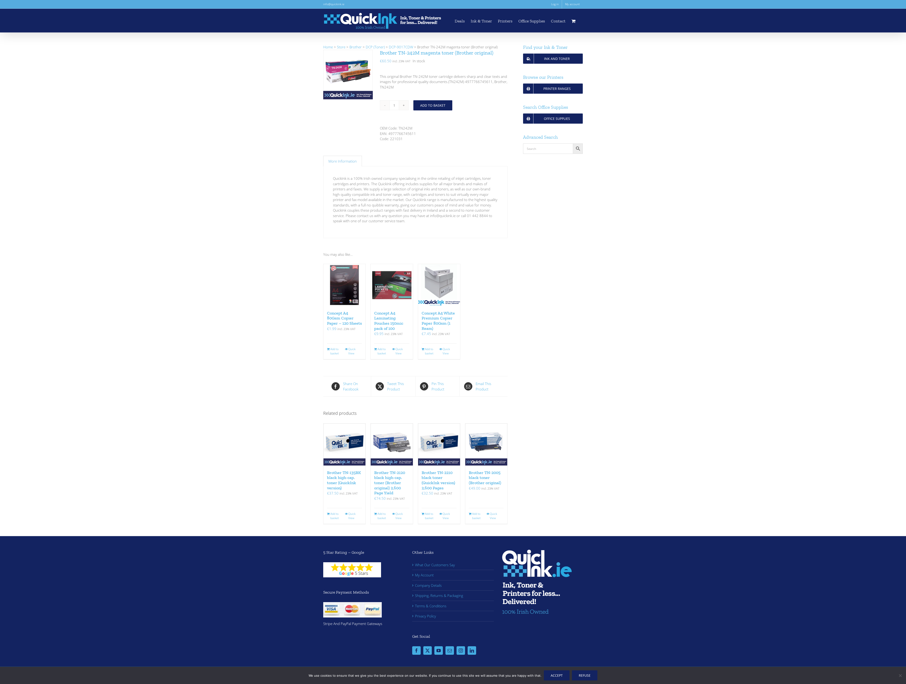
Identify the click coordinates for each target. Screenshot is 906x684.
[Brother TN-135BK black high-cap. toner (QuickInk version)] (344, 445)
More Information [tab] (342, 161)
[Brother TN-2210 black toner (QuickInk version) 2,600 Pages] (439, 445)
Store (341, 47)
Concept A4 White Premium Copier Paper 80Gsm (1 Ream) (438, 321)
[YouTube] (438, 650)
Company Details (428, 585)
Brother (355, 47)
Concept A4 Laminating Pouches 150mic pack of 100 (388, 321)
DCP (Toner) (375, 47)
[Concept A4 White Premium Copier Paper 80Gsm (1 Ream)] (439, 285)
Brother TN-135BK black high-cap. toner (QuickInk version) (344, 480)
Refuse (585, 675)
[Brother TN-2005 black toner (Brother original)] (486, 445)
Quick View (352, 351)
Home (328, 47)
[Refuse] (900, 675)
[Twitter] (427, 650)
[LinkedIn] (472, 650)
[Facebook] (416, 650)
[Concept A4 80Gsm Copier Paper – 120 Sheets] (344, 285)
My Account (424, 575)
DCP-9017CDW (401, 47)
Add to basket (432, 105)
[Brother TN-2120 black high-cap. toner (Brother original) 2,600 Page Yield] (392, 445)
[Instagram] (461, 650)
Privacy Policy (425, 616)
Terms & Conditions (430, 606)
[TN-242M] (348, 74)
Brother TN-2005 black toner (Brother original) (485, 477)
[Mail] (449, 650)
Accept (557, 675)
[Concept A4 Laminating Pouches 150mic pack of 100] (392, 285)
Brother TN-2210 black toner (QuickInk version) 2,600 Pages (438, 480)
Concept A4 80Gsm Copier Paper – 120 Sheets (344, 318)
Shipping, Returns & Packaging (439, 595)
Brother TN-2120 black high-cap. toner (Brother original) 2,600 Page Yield (389, 482)
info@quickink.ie (333, 4)
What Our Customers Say (435, 564)
